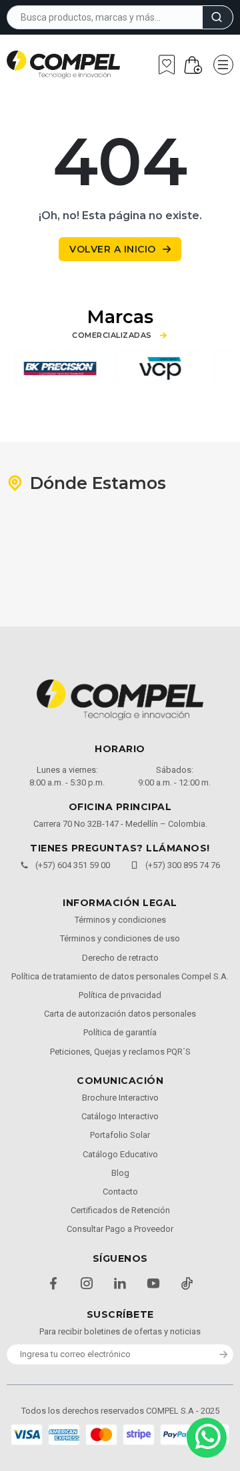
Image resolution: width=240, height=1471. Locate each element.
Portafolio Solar (120, 1135)
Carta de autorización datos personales (120, 1014)
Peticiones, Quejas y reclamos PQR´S (120, 1052)
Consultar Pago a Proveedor (120, 1229)
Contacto (120, 1192)
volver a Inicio (112, 249)
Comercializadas (112, 335)
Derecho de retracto (120, 958)
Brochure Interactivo (120, 1098)
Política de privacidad (120, 995)
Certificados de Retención (120, 1210)
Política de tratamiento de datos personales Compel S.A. (120, 976)
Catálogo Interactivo (120, 1116)
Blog (120, 1173)
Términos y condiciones (120, 920)
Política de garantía (120, 1032)
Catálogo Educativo (120, 1154)
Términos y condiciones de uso (120, 938)
